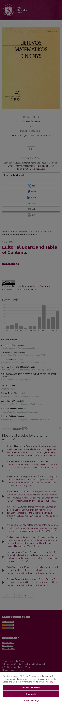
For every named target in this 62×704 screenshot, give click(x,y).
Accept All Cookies (31, 688)
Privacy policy (46, 682)
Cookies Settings (31, 700)
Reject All (31, 694)
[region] (31, 688)
